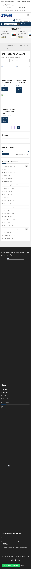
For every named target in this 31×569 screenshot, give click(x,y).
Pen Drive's (7, 226)
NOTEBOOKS (7, 219)
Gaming (6, 194)
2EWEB (24, 565)
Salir (25, 10)
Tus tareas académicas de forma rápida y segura (15, 542)
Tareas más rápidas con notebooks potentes (15, 547)
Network (6, 216)
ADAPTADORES (8, 172)
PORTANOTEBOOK (9, 229)
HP (5, 197)
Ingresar (21, 10)
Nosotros (5, 392)
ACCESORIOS (9, 46)
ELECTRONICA (8, 191)
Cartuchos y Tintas (9, 185)
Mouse (16, 46)
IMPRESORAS (8, 200)
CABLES (6, 182)
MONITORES (7, 213)
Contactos (6, 399)
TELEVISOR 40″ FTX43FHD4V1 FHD (5, 33)
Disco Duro (7, 188)
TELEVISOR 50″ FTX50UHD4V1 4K (21, 33)
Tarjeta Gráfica (8, 235)
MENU (3, 20)
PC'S (5, 222)
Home (5, 389)
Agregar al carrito (20, 89)
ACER (5, 169)
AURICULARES (8, 178)
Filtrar (5, 154)
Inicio (2, 46)
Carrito (11, 10)
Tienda (16, 10)
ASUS (5, 175)
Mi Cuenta (6, 10)
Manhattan (7, 207)
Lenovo (6, 204)
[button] (11, 565)
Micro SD (6, 210)
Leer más (4, 88)
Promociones (7, 232)
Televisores (7, 238)
